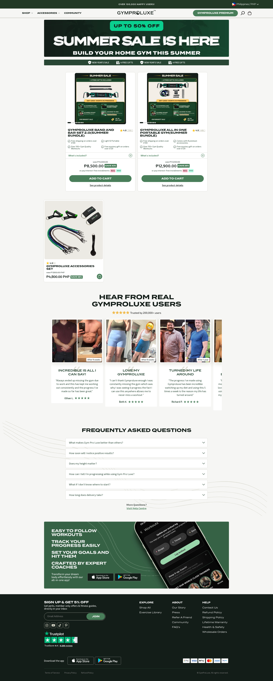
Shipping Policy (213, 617)
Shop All (145, 607)
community (72, 13)
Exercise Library (150, 612)
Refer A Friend (182, 617)
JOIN (96, 616)
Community (180, 622)
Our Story (179, 607)
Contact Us (210, 607)
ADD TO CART (100, 179)
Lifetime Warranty (215, 622)
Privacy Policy (70, 673)
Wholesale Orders (214, 632)
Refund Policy (212, 612)
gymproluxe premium (215, 13)
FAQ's (176, 627)
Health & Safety (213, 627)
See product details (100, 185)
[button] (69, 122)
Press (176, 612)
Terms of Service (52, 673)
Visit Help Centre (136, 508)
